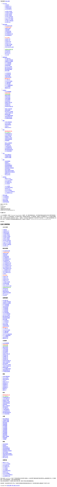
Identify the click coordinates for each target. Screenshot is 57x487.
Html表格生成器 (8, 45)
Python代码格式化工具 (7, 265)
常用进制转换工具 (6, 370)
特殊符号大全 (7, 173)
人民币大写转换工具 (9, 112)
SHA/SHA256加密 (8, 66)
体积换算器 (5, 425)
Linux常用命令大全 (8, 192)
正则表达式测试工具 (9, 49)
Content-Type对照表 (8, 179)
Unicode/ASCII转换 (8, 81)
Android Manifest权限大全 (10, 191)
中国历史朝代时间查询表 (7, 454)
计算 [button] (3, 153)
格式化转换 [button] (5, 24)
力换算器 (4, 439)
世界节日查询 (7, 169)
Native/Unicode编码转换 (7, 334)
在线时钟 (6, 162)
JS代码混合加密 (8, 31)
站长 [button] (3, 129)
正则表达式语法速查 (7, 292)
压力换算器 (5, 426)
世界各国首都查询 (8, 165)
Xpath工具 (7, 54)
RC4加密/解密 (5, 311)
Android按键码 (8, 86)
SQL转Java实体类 (8, 15)
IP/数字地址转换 (8, 77)
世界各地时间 (7, 163)
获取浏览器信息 (8, 124)
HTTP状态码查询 (8, 151)
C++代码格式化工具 (7, 269)
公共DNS (7, 126)
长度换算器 (5, 429)
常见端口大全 (7, 188)
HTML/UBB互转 (6, 284)
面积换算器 (5, 422)
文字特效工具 (7, 105)
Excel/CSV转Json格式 (9, 18)
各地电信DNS (5, 383)
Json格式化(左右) (8, 7)
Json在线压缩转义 (8, 8)
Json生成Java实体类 (8, 12)
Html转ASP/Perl (8, 43)
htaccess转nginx (8, 132)
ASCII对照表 (7, 186)
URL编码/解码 (8, 83)
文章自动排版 (5, 344)
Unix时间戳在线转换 (9, 115)
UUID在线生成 (8, 73)
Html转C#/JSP (7, 40)
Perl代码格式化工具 (6, 271)
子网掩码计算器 (8, 156)
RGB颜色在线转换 (8, 118)
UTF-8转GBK (7, 79)
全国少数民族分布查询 (9, 170)
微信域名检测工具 (8, 131)
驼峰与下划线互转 (8, 108)
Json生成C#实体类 (8, 11)
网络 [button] (3, 120)
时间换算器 (5, 432)
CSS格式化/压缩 (8, 27)
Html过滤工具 (7, 52)
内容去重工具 (7, 103)
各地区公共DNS (8, 127)
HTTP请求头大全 (8, 182)
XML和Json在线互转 (9, 16)
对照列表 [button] (4, 177)
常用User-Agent (8, 178)
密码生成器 (7, 70)
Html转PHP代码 (8, 41)
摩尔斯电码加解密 (8, 69)
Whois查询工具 (8, 145)
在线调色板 (7, 140)
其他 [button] (3, 159)
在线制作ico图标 (8, 136)
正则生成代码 (7, 50)
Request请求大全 (8, 181)
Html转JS (4, 273)
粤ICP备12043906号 (16, 485)
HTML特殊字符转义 (9, 187)
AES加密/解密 (5, 308)
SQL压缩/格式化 (8, 32)
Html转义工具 (5, 276)
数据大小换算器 (6, 436)
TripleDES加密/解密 (6, 313)
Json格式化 (7, 4)
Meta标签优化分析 (8, 148)
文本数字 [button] (4, 90)
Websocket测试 (8, 123)
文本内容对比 (7, 101)
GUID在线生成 (8, 74)
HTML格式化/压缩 (8, 25)
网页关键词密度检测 (9, 149)
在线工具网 (7, 1)
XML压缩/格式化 (8, 35)
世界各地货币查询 (8, 166)
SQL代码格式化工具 (7, 264)
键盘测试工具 (7, 87)
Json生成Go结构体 (8, 14)
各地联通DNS (5, 384)
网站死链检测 (7, 144)
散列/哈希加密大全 (8, 68)
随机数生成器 (7, 114)
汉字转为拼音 (7, 97)
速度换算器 (5, 433)
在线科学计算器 (8, 157)
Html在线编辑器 (8, 91)
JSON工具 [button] (5, 3)
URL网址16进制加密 (9, 59)
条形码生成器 (7, 75)
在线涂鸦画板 (7, 161)
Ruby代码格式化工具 (7, 267)
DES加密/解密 (5, 309)
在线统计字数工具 (8, 102)
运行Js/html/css (7, 53)
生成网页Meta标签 (8, 137)
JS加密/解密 (7, 29)
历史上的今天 (7, 174)
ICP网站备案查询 (8, 147)
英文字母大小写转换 (9, 111)
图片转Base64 (7, 78)
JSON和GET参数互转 (9, 20)
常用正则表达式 (6, 291)
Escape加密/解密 (6, 305)
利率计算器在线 (8, 154)
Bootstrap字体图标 (8, 190)
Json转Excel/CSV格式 (9, 19)
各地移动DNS (5, 385)
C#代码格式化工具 (6, 261)
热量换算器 (5, 424)
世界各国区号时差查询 (9, 167)
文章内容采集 (7, 94)
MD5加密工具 (7, 58)
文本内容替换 (7, 99)
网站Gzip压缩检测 (8, 142)
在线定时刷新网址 (8, 139)
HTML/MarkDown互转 (9, 47)
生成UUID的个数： (4, 204)
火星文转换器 (7, 98)
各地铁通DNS (5, 387)
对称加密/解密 (7, 65)
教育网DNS (5, 388)
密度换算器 (5, 437)
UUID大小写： (3, 206)
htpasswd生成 (5, 199)
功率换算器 (5, 428)
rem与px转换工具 (8, 135)
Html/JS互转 (7, 37)
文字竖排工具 (5, 355)
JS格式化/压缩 (7, 28)
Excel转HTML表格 (8, 44)
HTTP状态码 (7, 183)
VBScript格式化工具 (6, 272)
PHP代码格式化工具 (9, 33)
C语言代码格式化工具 (7, 268)
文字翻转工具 (5, 356)
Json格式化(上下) (8, 6)
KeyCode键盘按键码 (9, 85)
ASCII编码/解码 (8, 82)
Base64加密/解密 (8, 62)
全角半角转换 (7, 110)
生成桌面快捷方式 (8, 133)
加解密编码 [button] (5, 57)
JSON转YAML (8, 22)
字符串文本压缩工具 (9, 106)
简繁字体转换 (7, 95)
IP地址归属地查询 (8, 122)
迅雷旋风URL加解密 (9, 61)
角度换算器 (5, 435)
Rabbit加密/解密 (6, 312)
